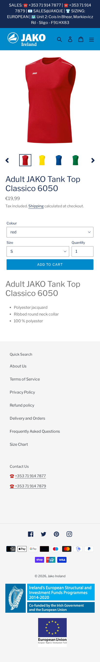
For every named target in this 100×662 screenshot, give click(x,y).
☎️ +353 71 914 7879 (28, 486)
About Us (18, 366)
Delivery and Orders (27, 418)
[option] (25, 160)
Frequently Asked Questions (35, 431)
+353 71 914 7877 (30, 476)
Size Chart (19, 444)
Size (10, 242)
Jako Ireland (57, 576)
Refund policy (22, 405)
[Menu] (91, 39)
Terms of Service (25, 379)
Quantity (78, 242)
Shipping (36, 206)
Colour (12, 223)
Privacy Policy (22, 392)
